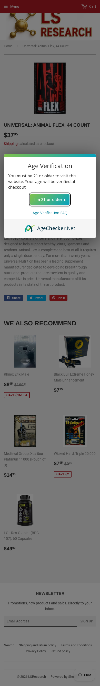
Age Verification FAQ (50, 212)
